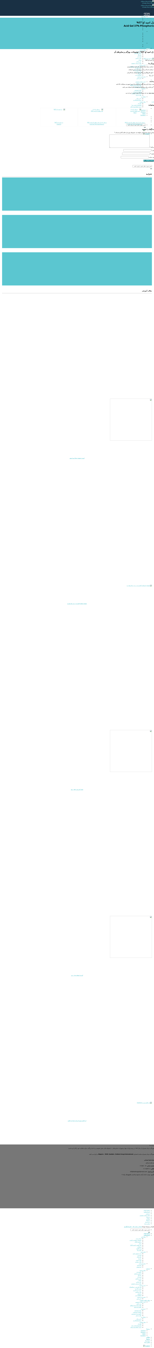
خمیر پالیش (138, 58)
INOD (144, 1334)
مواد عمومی (142, 102)
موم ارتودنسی (137, 90)
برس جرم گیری (137, 1290)
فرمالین (139, 1247)
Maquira (152, 18)
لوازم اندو (143, 31)
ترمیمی (148, 48)
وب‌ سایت (151, 157)
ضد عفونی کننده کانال (135, 1245)
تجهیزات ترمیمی (141, 76)
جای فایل (139, 36)
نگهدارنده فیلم (137, 1307)
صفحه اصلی (147, 13)
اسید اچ (139, 56)
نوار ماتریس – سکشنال (135, 1287)
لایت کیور (139, 78)
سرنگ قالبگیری (137, 100)
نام (152, 150)
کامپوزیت (139, 1272)
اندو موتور (138, 46)
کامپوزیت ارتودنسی (136, 1314)
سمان (139, 60)
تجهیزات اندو (142, 43)
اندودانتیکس (147, 14)
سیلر (140, 1243)
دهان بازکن (138, 95)
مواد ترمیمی (142, 50)
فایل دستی (138, 40)
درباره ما (147, 1222)
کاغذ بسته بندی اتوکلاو (135, 1305)
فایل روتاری (138, 41)
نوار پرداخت (138, 71)
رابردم (139, 38)
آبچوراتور (139, 45)
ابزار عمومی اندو (137, 33)
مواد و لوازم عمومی (145, 80)
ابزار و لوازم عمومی (140, 81)
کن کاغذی (138, 28)
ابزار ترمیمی (142, 65)
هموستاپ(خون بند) (136, 105)
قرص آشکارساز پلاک (135, 107)
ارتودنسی (143, 88)
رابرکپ (139, 1294)
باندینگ (139, 55)
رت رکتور (138, 1304)
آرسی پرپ (138, 18)
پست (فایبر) (138, 68)
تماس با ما (147, 1224)
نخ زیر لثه (139, 98)
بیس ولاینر (138, 61)
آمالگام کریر (138, 75)
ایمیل (152, 154)
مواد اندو (143, 16)
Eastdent (143, 1335)
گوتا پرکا (139, 30)
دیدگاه (152, 147)
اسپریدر (139, 35)
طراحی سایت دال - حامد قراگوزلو (133, 1226)
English (147, 130)
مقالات (148, 1218)
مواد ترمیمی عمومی (136, 63)
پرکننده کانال (138, 1242)
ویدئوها (148, 1220)
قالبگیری (143, 97)
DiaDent (143, 1330)
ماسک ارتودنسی (137, 92)
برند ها (148, 1217)
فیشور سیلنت (137, 1273)
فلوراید (139, 103)
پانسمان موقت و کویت (135, 20)
